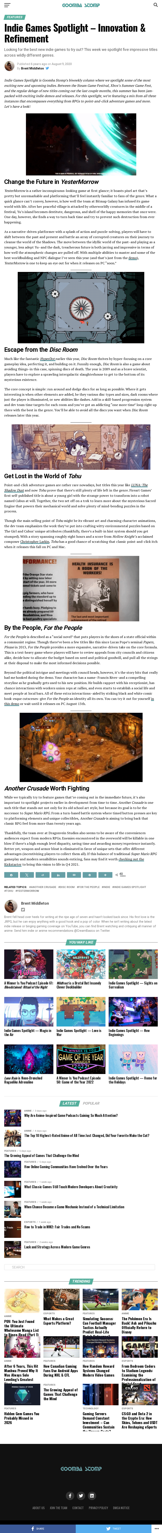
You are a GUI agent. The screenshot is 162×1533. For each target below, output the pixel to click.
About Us (38, 1508)
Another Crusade (43, 887)
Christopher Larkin (34, 541)
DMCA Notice (121, 1508)
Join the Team (58, 1508)
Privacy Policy (98, 1508)
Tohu (9, 891)
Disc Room (67, 887)
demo (132, 257)
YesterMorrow (28, 891)
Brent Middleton (32, 68)
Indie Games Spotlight (130, 887)
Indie (106, 887)
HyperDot (47, 358)
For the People (89, 887)
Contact (78, 1508)
